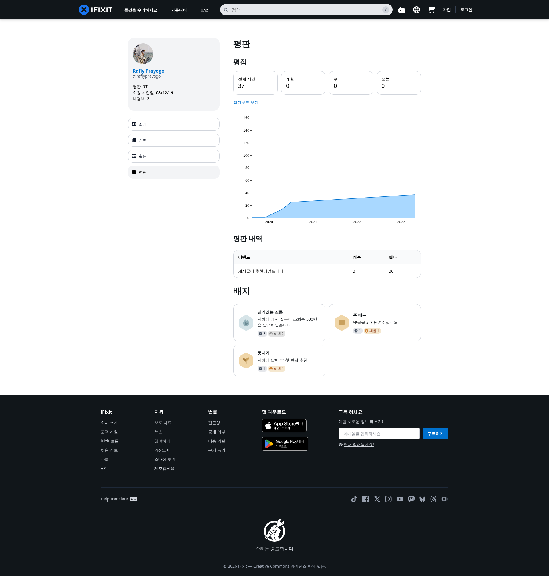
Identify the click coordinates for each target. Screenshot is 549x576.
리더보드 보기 (245, 102)
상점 (205, 10)
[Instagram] (388, 499)
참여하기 (162, 441)
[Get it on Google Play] (285, 444)
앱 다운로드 (274, 412)
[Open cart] (431, 9)
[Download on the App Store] (284, 425)
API (104, 468)
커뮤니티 (179, 10)
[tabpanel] (327, 207)
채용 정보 (109, 450)
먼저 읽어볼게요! (359, 444)
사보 (105, 459)
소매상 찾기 (165, 459)
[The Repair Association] (444, 499)
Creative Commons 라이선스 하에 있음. (289, 566)
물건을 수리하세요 (140, 10)
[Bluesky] (422, 499)
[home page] (96, 10)
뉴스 (158, 431)
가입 (447, 9)
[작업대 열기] (401, 9)
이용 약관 (216, 441)
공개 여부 (216, 431)
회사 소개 (109, 422)
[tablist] (174, 148)
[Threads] (433, 499)
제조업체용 (164, 468)
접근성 (214, 422)
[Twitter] (377, 499)
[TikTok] (354, 499)
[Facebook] (365, 499)
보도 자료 (163, 422)
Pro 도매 (162, 450)
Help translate (114, 499)
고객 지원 (109, 431)
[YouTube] (400, 499)
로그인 (466, 9)
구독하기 (436, 433)
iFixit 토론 (110, 441)
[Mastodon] (411, 499)
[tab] (174, 124)
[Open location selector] (416, 9)
